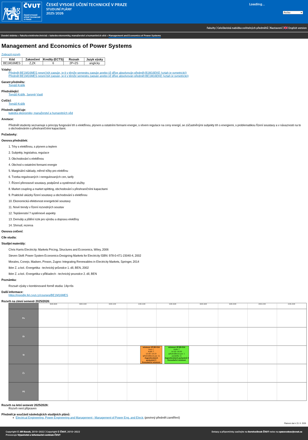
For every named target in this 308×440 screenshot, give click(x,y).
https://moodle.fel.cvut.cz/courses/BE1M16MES (38, 295)
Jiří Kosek (25, 431)
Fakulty (211, 27)
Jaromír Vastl (34, 94)
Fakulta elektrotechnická (33, 35)
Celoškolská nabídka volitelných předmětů (242, 27)
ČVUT (63, 431)
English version (297, 27)
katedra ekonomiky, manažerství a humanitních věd (78, 35)
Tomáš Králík (17, 85)
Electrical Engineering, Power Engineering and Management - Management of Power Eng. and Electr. (80, 417)
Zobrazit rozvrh (10, 54)
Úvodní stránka (9, 35)
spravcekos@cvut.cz (290, 431)
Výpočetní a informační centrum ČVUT (38, 434)
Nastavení (276, 27)
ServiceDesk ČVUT (258, 431)
